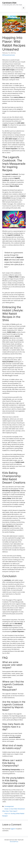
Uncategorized (9, 806)
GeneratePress (14, 841)
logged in (13, 829)
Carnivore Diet (9, 2)
